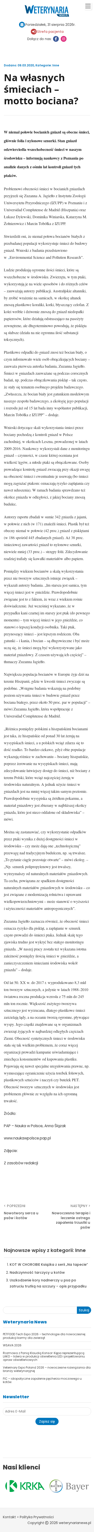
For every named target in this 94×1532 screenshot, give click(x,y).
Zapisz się (47, 1421)
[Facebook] (56, 38)
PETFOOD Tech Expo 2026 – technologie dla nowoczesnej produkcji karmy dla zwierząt (44, 1336)
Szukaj (84, 1310)
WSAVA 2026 (12, 1345)
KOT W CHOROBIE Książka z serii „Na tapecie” (49, 1264)
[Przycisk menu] (88, 6)
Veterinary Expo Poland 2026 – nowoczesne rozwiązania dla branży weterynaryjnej (47, 1369)
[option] (48, 1486)
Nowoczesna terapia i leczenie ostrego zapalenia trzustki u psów (71, 1220)
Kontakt (9, 1517)
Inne (55, 65)
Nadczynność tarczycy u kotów (37, 1272)
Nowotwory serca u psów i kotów (21, 1215)
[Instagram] (63, 38)
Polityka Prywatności (37, 1517)
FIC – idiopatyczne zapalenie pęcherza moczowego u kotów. (42, 1380)
